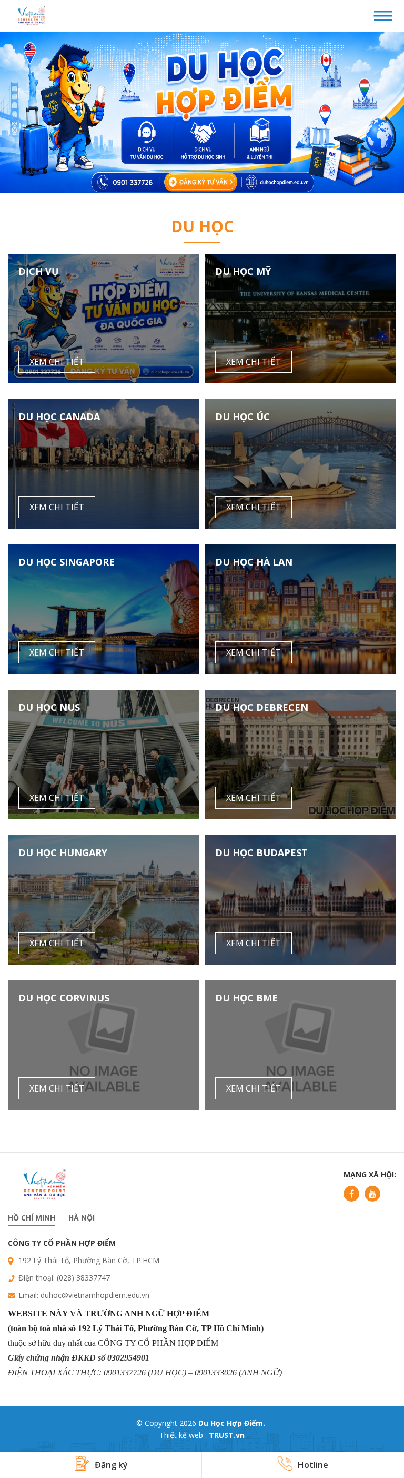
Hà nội (81, 1218)
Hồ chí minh (31, 1218)
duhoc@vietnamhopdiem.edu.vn (95, 1295)
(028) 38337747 (83, 1278)
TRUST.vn (227, 1435)
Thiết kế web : (183, 1435)
